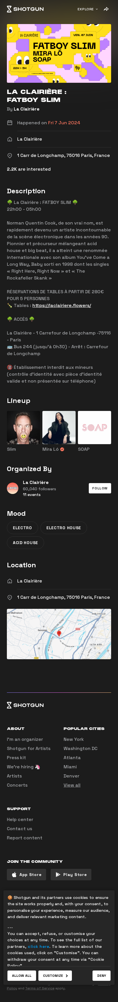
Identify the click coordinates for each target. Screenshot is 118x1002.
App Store (30, 874)
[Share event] (106, 9)
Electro (22, 527)
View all (72, 785)
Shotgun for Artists (28, 748)
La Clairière (27, 109)
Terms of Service (39, 988)
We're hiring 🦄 (23, 767)
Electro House (63, 527)
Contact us (19, 829)
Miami (70, 767)
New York (74, 739)
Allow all (22, 975)
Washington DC (80, 748)
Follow (100, 488)
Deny (101, 975)
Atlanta (72, 758)
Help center (20, 819)
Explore (86, 9)
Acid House (25, 542)
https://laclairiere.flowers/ (61, 305)
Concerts (17, 785)
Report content (24, 838)
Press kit (16, 758)
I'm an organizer (25, 739)
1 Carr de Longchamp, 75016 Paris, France (63, 597)
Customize (53, 975)
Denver (71, 776)
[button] (100, 488)
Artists (14, 776)
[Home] (25, 9)
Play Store (75, 874)
